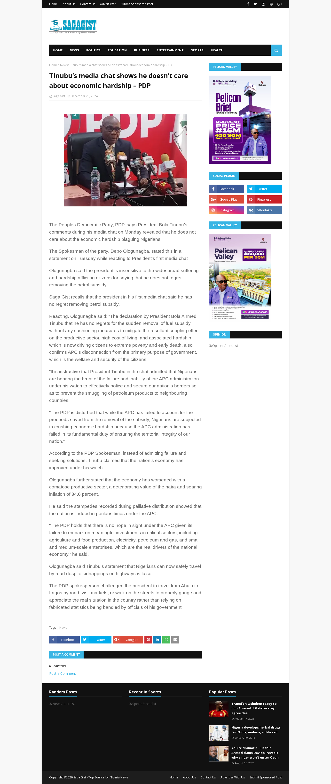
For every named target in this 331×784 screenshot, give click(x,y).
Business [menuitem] (142, 50)
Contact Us (87, 4)
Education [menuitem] (117, 50)
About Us (69, 4)
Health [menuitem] (217, 50)
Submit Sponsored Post (137, 4)
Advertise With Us (233, 777)
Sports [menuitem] (197, 50)
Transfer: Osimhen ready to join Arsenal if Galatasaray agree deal (254, 708)
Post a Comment (62, 673)
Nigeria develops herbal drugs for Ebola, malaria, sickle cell (256, 729)
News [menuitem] (74, 50)
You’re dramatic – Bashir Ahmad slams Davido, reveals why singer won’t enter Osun (255, 753)
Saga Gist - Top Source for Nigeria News (100, 777)
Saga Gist (59, 96)
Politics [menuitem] (93, 50)
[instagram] (263, 4)
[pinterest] (271, 4)
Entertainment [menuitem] (170, 50)
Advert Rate (108, 4)
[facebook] (248, 4)
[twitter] (255, 4)
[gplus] (279, 4)
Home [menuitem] (58, 50)
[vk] (264, 210)
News (64, 65)
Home (53, 4)
